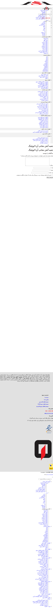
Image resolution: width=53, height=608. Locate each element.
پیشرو (44, 22)
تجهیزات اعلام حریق (46, 72)
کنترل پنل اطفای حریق (43, 86)
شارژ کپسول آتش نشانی (42, 137)
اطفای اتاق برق (44, 88)
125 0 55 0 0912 (49, 413)
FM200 (43, 12)
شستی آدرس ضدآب (43, 113)
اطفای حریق (47, 80)
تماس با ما (46, 399)
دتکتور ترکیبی (45, 48)
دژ (44, 31)
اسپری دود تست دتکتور (43, 130)
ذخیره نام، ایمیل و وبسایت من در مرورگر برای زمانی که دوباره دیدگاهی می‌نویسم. (33, 175)
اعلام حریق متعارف (46, 89)
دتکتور (46, 78)
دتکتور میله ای (45, 47)
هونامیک (43, 33)
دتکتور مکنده (45, 43)
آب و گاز (43, 13)
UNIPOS (46, 67)
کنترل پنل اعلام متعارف (43, 91)
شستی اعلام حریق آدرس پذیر (41, 112)
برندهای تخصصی (46, 55)
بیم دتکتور (46, 39)
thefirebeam (45, 69)
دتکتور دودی (45, 49)
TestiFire (46, 66)
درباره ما (46, 397)
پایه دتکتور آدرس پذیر (43, 108)
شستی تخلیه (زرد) (44, 127)
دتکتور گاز (46, 41)
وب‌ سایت (51, 172)
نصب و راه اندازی (44, 141)
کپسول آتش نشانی (46, 8)
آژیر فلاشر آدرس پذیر (43, 111)
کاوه (44, 28)
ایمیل (51, 170)
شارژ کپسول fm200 (43, 124)
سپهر (44, 26)
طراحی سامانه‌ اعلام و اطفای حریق (40, 139)
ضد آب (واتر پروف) (44, 52)
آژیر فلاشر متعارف (44, 99)
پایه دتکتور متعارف (44, 96)
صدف (44, 30)
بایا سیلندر (43, 23)
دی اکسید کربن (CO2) (40, 17)
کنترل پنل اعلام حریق (43, 75)
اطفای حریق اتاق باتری (43, 118)
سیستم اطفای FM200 (45, 115)
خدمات (48, 136)
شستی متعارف (44, 100)
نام (52, 167)
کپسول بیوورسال (41, 16)
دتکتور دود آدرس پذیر (43, 105)
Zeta (47, 58)
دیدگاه (51, 165)
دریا (44, 27)
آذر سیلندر (43, 32)
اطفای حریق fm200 (44, 84)
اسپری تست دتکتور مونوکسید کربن (40, 132)
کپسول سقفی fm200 (43, 123)
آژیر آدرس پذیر (45, 110)
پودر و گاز (43, 11)
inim (47, 59)
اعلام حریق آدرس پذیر (45, 102)
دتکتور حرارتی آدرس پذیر (42, 106)
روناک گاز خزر (42, 25)
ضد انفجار (46, 53)
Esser (47, 60)
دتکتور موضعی (45, 45)
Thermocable (45, 71)
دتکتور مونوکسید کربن (43, 50)
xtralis (46, 62)
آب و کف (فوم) (42, 15)
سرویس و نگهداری (44, 142)
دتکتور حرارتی (45, 42)
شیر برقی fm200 (44, 121)
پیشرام (43, 34)
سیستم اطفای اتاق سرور (43, 401)
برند (47, 20)
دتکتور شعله (45, 44)
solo (47, 56)
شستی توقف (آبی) (44, 126)
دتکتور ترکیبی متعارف (43, 95)
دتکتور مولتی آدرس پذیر (43, 107)
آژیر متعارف (45, 97)
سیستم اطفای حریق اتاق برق (42, 406)
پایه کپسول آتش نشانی (40, 18)
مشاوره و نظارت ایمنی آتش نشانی (40, 140)
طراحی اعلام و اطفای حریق (42, 81)
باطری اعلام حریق (46, 133)
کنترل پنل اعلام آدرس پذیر (42, 103)
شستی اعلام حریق (44, 77)
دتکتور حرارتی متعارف (43, 94)
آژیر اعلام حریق (44, 74)
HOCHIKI (45, 65)
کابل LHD (45, 38)
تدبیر (44, 21)
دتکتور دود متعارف (44, 92)
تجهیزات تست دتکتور (46, 129)
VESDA (46, 63)
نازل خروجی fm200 (44, 122)
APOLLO (46, 68)
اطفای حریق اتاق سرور (43, 83)
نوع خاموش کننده (44, 10)
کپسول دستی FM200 (43, 119)
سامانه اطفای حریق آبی (43, 85)
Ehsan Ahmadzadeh (50, 474)
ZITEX (46, 61)
